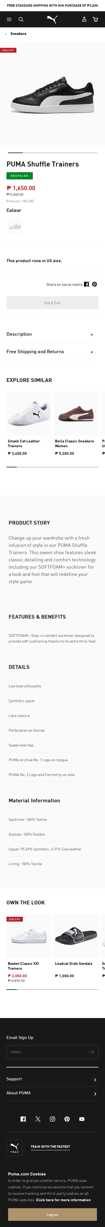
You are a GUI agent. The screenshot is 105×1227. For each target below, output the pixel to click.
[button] (10, 19)
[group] (28, 421)
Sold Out (52, 302)
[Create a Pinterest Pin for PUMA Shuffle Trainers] (94, 284)
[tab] (15, 153)
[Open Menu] (10, 19)
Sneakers (18, 33)
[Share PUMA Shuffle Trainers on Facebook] (86, 284)
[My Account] (84, 19)
